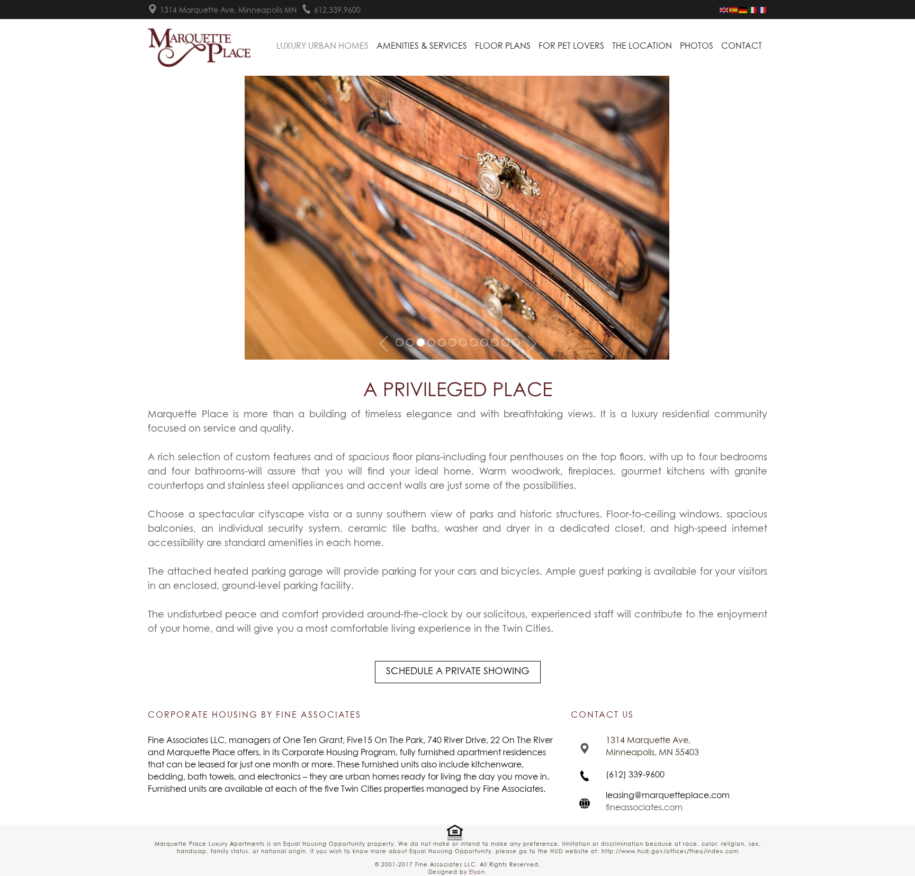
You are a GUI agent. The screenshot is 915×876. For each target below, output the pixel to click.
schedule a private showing (458, 671)
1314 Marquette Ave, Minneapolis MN (228, 10)
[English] (724, 10)
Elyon (477, 872)
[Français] (762, 10)
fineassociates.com (644, 807)
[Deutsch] (743, 10)
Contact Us (602, 715)
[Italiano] (753, 10)
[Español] (734, 10)
